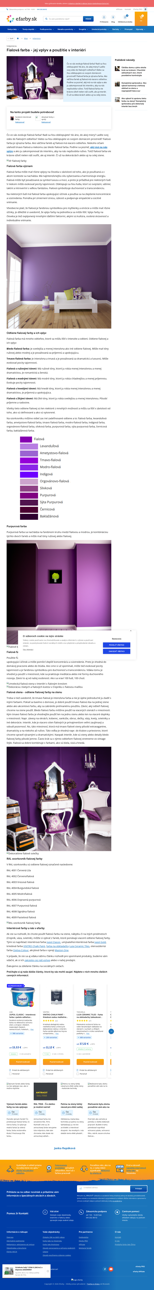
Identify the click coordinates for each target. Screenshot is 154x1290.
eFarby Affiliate (139, 1272)
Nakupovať (19, 122)
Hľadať (88, 19)
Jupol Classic (54, 942)
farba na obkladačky (57, 946)
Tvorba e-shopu (93, 1284)
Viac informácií (28, 650)
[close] (131, 631)
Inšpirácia (12, 46)
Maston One (61, 950)
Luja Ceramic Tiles (79, 946)
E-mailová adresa (91, 1187)
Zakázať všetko (117, 651)
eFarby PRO (140, 1267)
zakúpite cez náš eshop (37, 960)
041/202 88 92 (91, 1217)
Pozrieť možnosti (23, 1062)
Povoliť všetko (116, 645)
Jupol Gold (100, 942)
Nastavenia (116, 639)
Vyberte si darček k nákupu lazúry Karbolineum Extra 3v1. (88, 3)
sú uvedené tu (117, 1201)
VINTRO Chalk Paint (34, 946)
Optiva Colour (21, 950)
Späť (11, 38)
